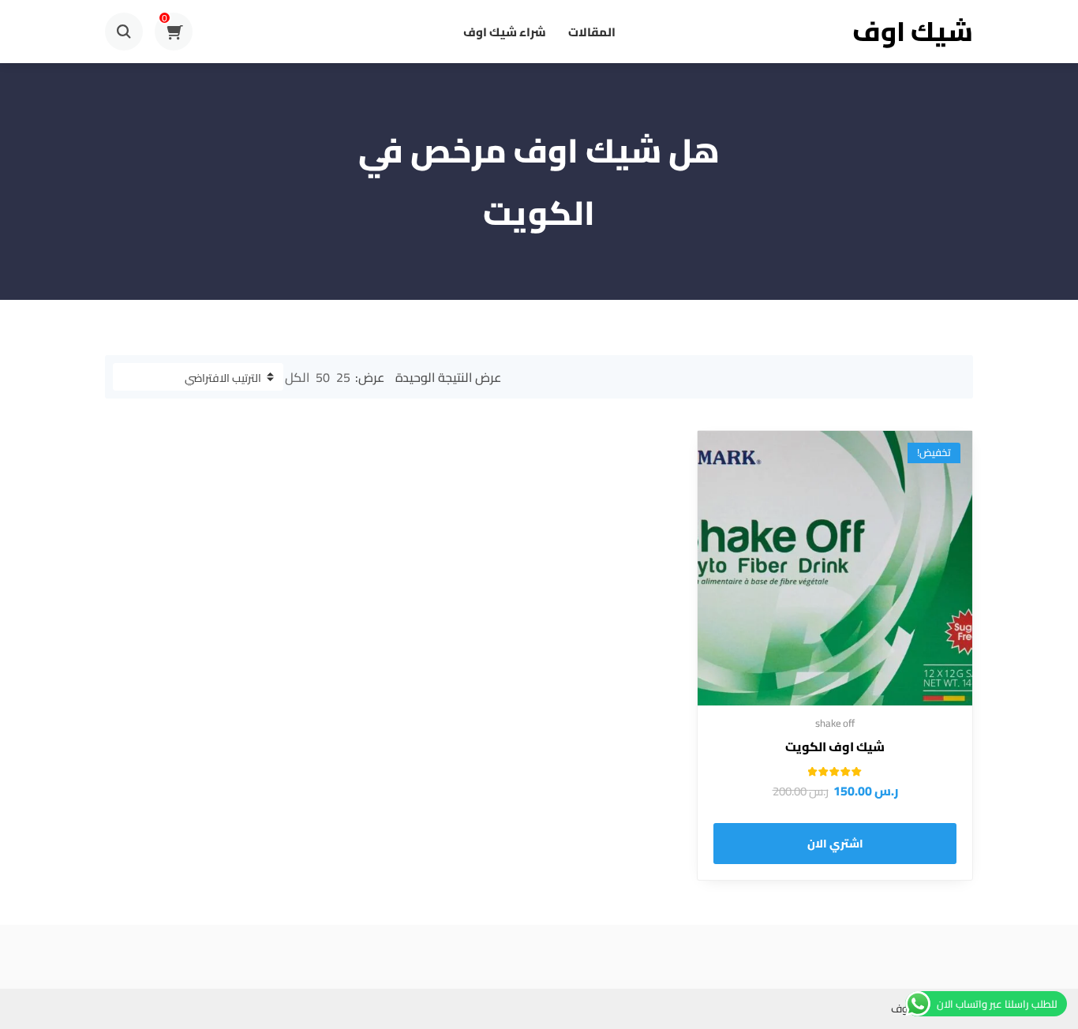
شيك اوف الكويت (835, 746)
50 (323, 377)
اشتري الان (835, 843)
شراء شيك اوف (504, 32)
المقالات (592, 32)
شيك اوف (912, 31)
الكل (297, 377)
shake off (835, 722)
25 (343, 377)
